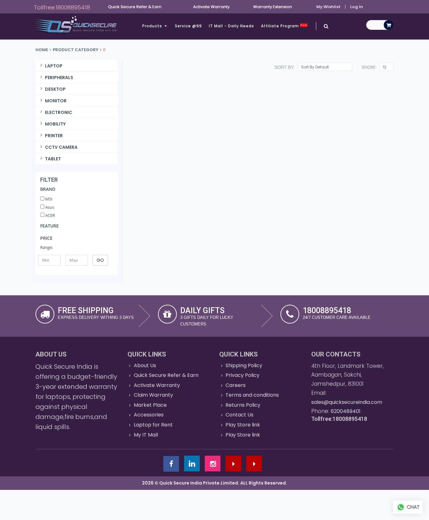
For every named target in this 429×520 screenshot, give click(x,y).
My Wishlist (328, 7)
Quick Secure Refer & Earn (166, 375)
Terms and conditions (252, 395)
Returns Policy (242, 405)
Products (152, 26)
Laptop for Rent (153, 424)
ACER (49, 215)
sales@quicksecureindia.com (346, 402)
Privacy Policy (242, 375)
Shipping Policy (243, 365)
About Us (145, 365)
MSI (48, 199)
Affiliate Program (284, 26)
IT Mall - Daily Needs (231, 26)
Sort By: (284, 67)
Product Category (75, 50)
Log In (356, 7)
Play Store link (242, 424)
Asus (49, 207)
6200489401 (346, 411)
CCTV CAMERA (61, 147)
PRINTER (54, 135)
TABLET (53, 159)
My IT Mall (146, 434)
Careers (235, 385)
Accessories (149, 414)
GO (100, 260)
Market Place (150, 405)
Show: (368, 67)
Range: (46, 247)
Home (41, 50)
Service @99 (188, 26)
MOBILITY (55, 124)
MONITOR (56, 101)
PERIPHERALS (59, 77)
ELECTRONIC (58, 112)
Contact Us (239, 414)
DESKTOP (55, 89)
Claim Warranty (153, 395)
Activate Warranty (157, 385)
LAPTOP (53, 66)
